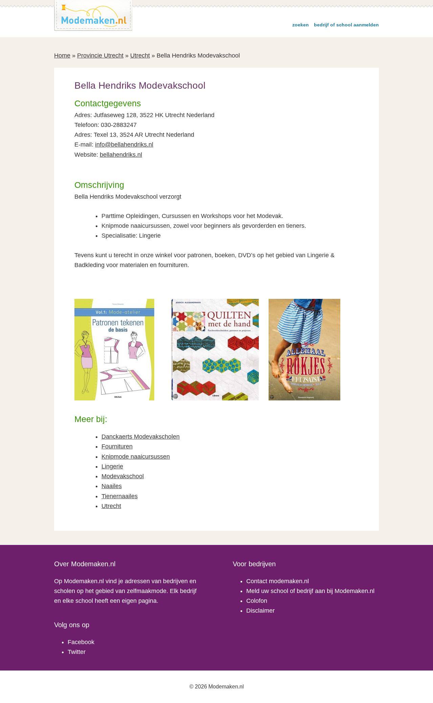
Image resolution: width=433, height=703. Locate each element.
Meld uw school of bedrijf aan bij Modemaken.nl (310, 591)
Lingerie (112, 466)
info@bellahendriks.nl (124, 144)
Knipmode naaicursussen (135, 456)
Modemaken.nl (93, 15)
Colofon (256, 600)
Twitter (77, 652)
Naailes (111, 486)
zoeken (300, 24)
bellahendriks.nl (121, 154)
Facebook (81, 642)
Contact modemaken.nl (277, 581)
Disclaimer (260, 610)
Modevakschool (122, 476)
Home (62, 55)
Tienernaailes (119, 496)
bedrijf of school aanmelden (346, 24)
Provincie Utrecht (100, 55)
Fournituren (117, 446)
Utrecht (140, 55)
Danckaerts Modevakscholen (140, 436)
